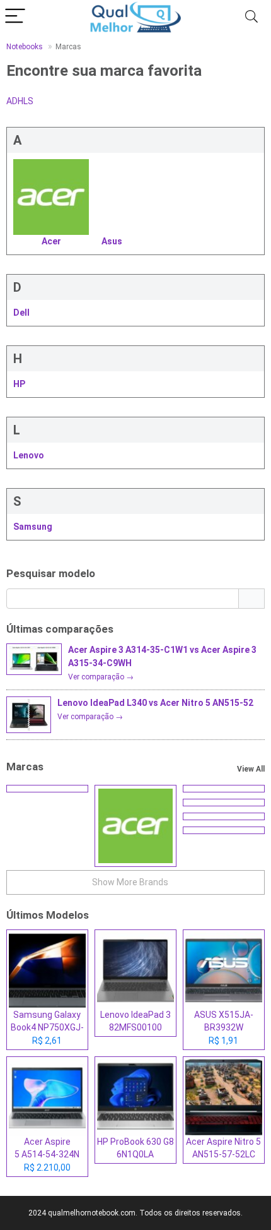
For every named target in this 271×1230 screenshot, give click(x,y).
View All (251, 769)
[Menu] (15, 16)
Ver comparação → (101, 676)
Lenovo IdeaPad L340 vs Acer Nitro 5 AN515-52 (155, 703)
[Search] (251, 16)
